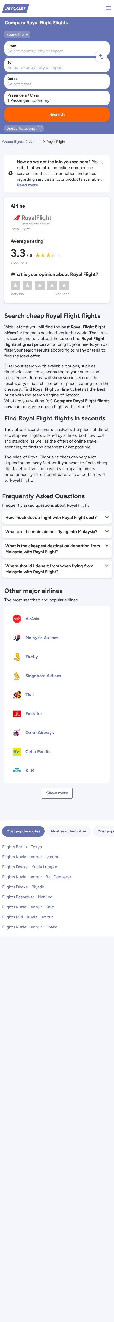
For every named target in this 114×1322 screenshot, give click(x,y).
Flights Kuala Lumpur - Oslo (28, 906)
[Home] (15, 8)
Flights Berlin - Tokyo (22, 846)
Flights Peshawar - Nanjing (27, 896)
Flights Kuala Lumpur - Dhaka (29, 927)
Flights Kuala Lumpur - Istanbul (31, 856)
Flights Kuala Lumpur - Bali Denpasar (36, 876)
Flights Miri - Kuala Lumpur (27, 916)
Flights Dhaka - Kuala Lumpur (29, 866)
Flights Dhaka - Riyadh (23, 886)
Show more (57, 793)
